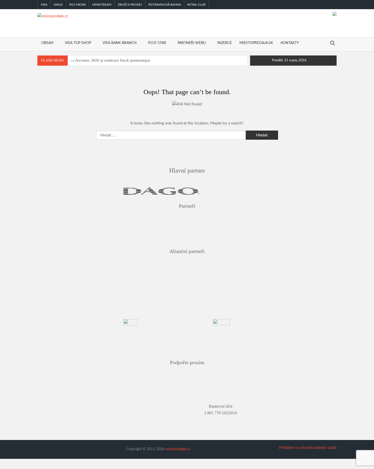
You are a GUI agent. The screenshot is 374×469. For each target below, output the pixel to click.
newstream (101, 4)
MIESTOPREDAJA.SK (256, 43)
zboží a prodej (130, 4)
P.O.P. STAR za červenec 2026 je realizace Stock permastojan (100, 60)
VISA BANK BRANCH (120, 43)
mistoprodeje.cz (177, 449)
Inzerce (224, 43)
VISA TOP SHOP (78, 43)
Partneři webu (192, 43)
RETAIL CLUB (196, 4)
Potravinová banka (164, 4)
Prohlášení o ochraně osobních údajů (308, 448)
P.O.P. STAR (157, 43)
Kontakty (290, 43)
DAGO (58, 4)
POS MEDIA (77, 4)
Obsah (47, 43)
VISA (44, 4)
